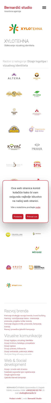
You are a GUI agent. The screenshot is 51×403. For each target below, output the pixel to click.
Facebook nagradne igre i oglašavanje (19, 372)
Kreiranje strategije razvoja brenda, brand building (24, 315)
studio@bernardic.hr (27, 393)
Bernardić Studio (35, 398)
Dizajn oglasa (10, 346)
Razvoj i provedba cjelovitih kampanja (19, 329)
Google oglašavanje (12, 375)
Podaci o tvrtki (15, 398)
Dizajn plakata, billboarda (15, 348)
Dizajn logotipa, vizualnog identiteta (18, 340)
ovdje (38, 207)
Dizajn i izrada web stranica (15, 369)
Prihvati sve (32, 216)
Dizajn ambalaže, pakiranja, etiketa (18, 351)
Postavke (18, 216)
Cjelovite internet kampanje (15, 377)
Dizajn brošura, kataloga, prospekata (19, 343)
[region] (25, 201)
